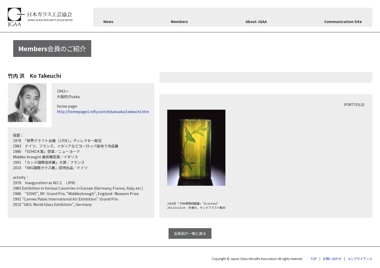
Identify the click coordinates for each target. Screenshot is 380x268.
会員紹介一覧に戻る (190, 233)
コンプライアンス (359, 258)
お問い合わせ (332, 258)
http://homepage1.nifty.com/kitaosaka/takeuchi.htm (103, 111)
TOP (314, 258)
